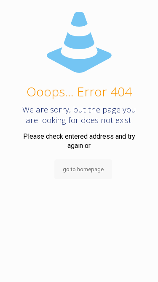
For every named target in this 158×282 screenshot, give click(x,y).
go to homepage (83, 169)
